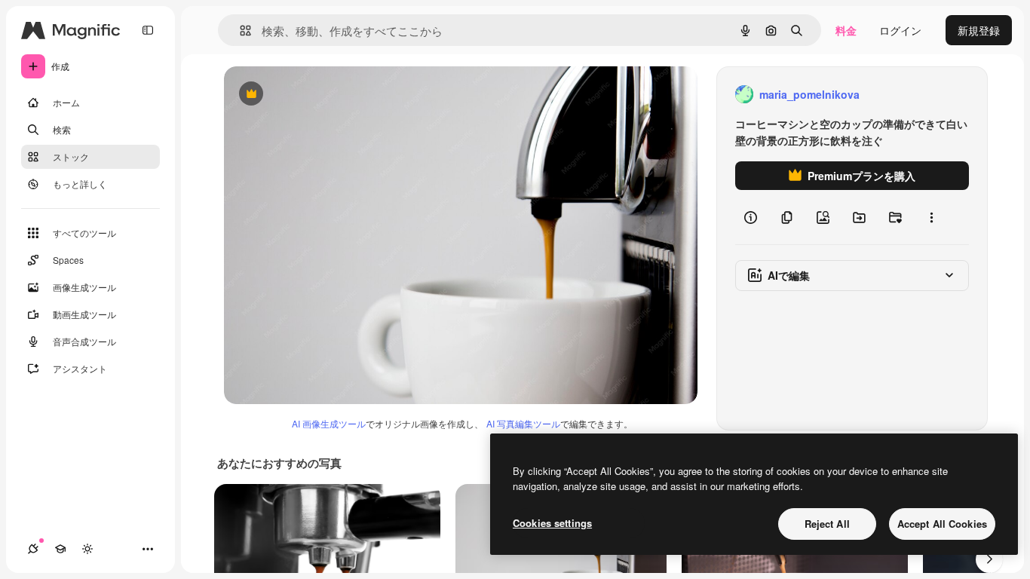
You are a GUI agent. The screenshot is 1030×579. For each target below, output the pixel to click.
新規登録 (979, 30)
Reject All (827, 523)
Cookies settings (552, 523)
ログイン (900, 30)
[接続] (33, 549)
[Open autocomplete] (239, 30)
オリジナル (327, 95)
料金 (846, 30)
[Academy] (60, 549)
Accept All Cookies (942, 523)
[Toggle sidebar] (148, 30)
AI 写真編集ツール (523, 423)
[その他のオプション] (931, 217)
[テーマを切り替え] (87, 549)
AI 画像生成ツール (329, 423)
